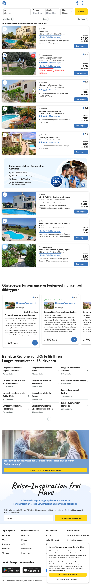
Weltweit (6, 548)
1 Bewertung (54, 142)
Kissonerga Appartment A (50, 85)
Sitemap (5, 553)
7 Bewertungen (55, 62)
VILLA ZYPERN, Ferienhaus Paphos (54, 197)
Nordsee (6, 535)
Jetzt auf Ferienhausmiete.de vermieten (45, 470)
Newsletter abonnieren (71, 518)
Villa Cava (43, 32)
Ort (5, 10)
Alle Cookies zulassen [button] (68, 575)
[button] (88, 3)
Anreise (36, 10)
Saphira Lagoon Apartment (50, 58)
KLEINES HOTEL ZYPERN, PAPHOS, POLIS (55, 224)
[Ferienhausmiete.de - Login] (83, 3)
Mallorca (6, 544)
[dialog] (68, 563)
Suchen (81, 11)
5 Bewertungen (55, 116)
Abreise (49, 10)
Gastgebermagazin (75, 540)
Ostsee (5, 540)
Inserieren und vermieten (78, 535)
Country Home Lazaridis (49, 137)
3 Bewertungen (55, 90)
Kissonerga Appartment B (50, 111)
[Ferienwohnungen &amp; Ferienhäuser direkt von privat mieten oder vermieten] (4, 3)
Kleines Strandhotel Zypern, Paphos (54, 250)
